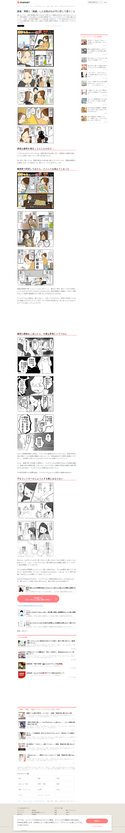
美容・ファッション (71, 810)
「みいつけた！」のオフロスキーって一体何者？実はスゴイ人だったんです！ (97, 74)
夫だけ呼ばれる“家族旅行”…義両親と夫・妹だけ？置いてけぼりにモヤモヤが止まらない (97, 109)
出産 (56, 814)
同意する (97, 821)
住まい (67, 814)
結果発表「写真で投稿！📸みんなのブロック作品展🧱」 (45, 664)
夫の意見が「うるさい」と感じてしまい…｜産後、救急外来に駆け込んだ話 (50, 745)
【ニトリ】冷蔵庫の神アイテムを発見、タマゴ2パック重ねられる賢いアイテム (97, 100)
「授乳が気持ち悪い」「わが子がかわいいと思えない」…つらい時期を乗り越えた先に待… (50, 723)
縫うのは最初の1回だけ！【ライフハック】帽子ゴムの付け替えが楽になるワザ (97, 51)
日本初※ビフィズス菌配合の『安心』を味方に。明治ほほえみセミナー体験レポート (50, 653)
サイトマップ (20, 812)
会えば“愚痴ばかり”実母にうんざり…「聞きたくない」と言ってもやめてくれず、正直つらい (97, 118)
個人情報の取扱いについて (38, 812)
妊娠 (56, 812)
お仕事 (67, 812)
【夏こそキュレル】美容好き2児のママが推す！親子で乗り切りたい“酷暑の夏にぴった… (50, 642)
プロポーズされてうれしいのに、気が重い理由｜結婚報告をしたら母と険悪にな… (51, 613)
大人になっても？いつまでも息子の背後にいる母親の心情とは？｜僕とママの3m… (51, 624)
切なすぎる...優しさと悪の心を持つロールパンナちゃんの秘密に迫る (97, 66)
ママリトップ (20, 810)
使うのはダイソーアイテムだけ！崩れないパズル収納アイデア (97, 59)
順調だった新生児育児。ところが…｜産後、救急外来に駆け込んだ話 (49, 713)
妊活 (56, 810)
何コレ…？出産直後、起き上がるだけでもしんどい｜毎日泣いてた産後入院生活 (50, 734)
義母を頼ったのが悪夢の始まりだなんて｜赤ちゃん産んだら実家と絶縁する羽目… (51, 589)
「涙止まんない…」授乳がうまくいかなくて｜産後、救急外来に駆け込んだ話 (50, 756)
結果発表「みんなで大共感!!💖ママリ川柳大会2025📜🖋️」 (45, 673)
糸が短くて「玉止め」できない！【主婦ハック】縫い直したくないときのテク (97, 42)
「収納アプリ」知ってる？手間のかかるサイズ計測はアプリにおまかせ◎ (97, 92)
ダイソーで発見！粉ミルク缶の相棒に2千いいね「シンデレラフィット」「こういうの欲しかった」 (97, 83)
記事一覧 (19, 814)
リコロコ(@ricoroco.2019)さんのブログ (30, 605)
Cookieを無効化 (97, 826)
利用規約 (34, 814)
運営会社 (34, 810)
